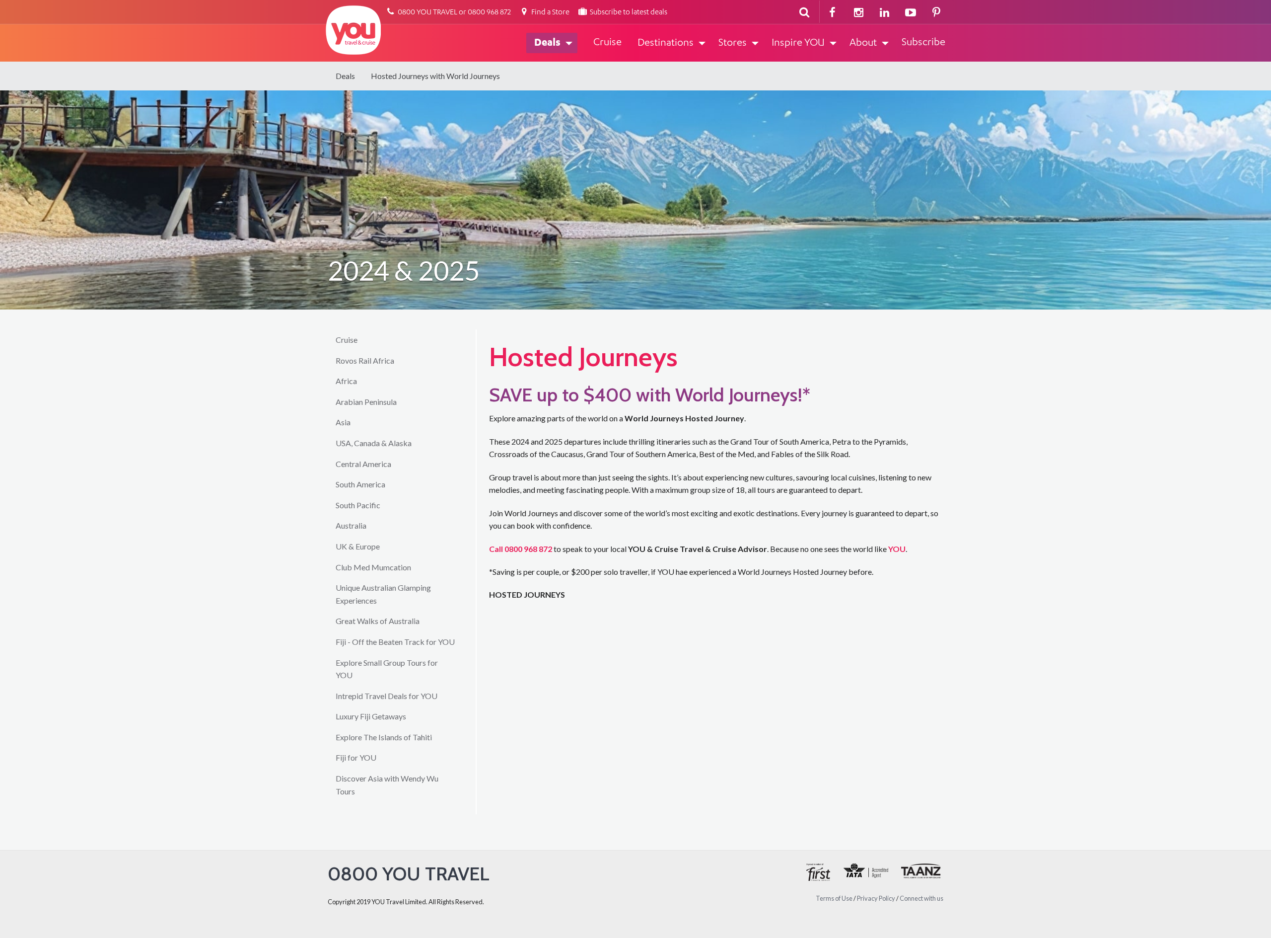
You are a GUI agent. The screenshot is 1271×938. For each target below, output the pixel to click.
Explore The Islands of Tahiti (384, 737)
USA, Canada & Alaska (374, 443)
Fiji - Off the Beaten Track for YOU (395, 641)
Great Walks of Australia (378, 620)
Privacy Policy (876, 898)
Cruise (346, 339)
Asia (343, 422)
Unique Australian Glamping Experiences (383, 594)
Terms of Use (834, 898)
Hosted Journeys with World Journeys (435, 75)
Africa (346, 381)
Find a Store (549, 12)
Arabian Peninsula (366, 401)
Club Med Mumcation (373, 567)
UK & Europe (358, 546)
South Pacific (358, 505)
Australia (351, 525)
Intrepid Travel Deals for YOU (386, 696)
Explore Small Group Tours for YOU (387, 669)
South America (360, 484)
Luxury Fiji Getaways (371, 716)
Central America (363, 464)
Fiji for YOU (356, 757)
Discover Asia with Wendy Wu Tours (387, 785)
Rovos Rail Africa (365, 360)
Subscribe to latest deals (627, 12)
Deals (345, 75)
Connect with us (921, 898)
